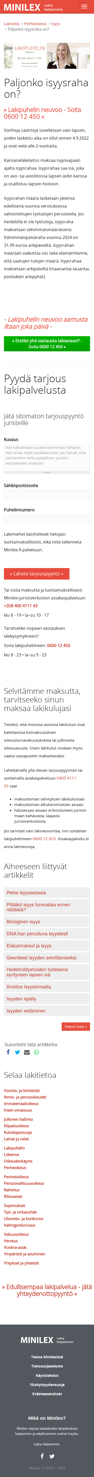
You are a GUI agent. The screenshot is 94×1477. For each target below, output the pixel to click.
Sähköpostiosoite (21, 485)
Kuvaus (11, 439)
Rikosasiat (13, 1196)
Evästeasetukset (47, 1393)
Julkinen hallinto (18, 1119)
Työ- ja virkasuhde (20, 1212)
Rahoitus (12, 1189)
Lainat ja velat (16, 1138)
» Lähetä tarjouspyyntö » (36, 573)
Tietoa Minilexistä (47, 1356)
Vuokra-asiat (15, 1247)
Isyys (55, 23)
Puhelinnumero (19, 510)
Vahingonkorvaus (19, 1225)
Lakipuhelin (14, 1147)
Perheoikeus (35, 23)
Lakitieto (11, 23)
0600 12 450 (58, 645)
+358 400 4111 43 (21, 606)
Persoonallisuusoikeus (24, 1183)
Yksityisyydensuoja (47, 1384)
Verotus (11, 1240)
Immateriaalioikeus (21, 1103)
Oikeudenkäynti (18, 1161)
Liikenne (11, 1154)
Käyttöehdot (47, 1375)
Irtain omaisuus (18, 1110)
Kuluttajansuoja (18, 1132)
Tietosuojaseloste (47, 1366)
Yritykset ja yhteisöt (21, 1263)
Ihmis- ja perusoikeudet (25, 1097)
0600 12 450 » (52, 347)
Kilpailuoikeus (16, 1125)
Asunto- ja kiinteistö (22, 1090)
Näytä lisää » (76, 1026)
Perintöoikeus (16, 1176)
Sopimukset (14, 1205)
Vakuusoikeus (16, 1234)
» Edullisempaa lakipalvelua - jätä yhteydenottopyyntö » (47, 1290)
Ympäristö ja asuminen (24, 1253)
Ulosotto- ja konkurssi (23, 1218)
